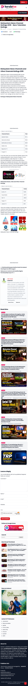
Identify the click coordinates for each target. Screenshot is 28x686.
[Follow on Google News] (14, 528)
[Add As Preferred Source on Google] (14, 175)
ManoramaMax (6, 623)
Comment (4, 478)
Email (2, 499)
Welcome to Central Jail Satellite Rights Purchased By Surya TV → (12, 271)
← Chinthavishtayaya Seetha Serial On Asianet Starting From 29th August (14, 268)
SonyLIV (5, 631)
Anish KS (10, 280)
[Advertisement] (14, 51)
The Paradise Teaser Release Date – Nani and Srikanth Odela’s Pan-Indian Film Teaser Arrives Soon (17, 580)
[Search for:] (10, 537)
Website (18, 302)
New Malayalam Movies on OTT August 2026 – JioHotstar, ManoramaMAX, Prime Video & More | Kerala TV (17, 550)
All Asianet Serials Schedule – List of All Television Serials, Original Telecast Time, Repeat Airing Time (17, 570)
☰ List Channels (22, 12)
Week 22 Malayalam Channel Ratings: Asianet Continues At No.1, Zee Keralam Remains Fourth (12, 420)
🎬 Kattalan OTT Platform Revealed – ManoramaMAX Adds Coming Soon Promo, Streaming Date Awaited (17, 560)
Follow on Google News (8, 34)
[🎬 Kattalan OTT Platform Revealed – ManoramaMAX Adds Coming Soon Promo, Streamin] (4, 561)
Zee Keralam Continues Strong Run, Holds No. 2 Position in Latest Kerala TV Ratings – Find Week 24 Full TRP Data (13, 315)
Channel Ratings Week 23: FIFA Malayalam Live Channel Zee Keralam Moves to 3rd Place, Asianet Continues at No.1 (13, 368)
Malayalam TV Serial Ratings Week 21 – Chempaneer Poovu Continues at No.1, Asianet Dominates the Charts (12, 446)
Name (2, 493)
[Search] (26, 7)
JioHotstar (5, 621)
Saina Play (5, 629)
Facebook (5, 31)
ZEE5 (4, 636)
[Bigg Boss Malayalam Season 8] (14, 19)
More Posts (11, 302)
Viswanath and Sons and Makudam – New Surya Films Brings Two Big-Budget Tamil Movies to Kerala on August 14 (16, 555)
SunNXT (5, 634)
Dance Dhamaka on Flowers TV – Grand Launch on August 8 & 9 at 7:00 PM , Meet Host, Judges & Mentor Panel (17, 545)
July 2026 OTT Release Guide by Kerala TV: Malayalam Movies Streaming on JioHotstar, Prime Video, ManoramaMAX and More (17, 565)
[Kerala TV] (9, 7)
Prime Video (6, 627)
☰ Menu (23, 2)
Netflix (4, 625)
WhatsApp (17, 31)
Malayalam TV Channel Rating (19, 29)
